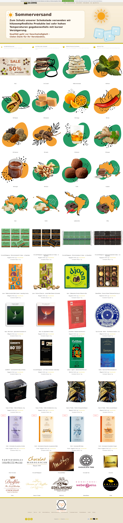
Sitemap (93, 512)
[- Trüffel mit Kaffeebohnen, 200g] (46, 394)
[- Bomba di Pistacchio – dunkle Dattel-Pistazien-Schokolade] (46, 280)
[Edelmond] (61, 486)
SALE (91, 2)
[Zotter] (110, 486)
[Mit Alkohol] (77, 137)
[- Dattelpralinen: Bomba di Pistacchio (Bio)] (77, 280)
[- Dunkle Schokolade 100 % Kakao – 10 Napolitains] (46, 242)
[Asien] (15, 205)
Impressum (30, 512)
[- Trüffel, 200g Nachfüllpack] (107, 394)
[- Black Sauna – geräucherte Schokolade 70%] (15, 318)
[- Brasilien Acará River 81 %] (77, 318)
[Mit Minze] (107, 68)
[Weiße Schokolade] (77, 68)
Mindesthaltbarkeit (82, 512)
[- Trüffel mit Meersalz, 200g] (15, 394)
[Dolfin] (12, 486)
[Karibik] (46, 205)
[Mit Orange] (77, 102)
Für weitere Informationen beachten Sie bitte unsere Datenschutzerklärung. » (88, 1)
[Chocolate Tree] (86, 463)
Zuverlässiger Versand (74, 512)
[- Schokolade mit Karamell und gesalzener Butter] (46, 432)
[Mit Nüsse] (46, 171)
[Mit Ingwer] (107, 137)
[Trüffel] (77, 171)
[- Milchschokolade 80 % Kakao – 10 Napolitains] (15, 242)
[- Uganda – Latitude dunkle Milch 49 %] (77, 356)
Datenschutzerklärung (55, 512)
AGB (39, 512)
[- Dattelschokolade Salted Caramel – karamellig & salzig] (15, 280)
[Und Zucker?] (46, 68)
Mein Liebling (86, 2)
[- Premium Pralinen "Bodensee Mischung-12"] (107, 280)
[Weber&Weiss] (86, 486)
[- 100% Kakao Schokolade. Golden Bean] (46, 356)
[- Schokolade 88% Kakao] (77, 432)
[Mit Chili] (107, 102)
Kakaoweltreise (71, 2)
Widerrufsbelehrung (46, 512)
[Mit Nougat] (15, 171)
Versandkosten (20, 257)
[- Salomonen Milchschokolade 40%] (107, 356)
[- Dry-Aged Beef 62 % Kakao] (46, 318)
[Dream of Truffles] (37, 486)
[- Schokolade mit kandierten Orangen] (107, 432)
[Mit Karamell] (46, 102)
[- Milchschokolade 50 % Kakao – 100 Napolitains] (77, 242)
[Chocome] (110, 463)
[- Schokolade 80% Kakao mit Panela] (15, 356)
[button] (96, 3)
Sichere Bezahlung (64, 512)
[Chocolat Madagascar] (37, 463)
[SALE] (15, 68)
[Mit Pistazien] (15, 102)
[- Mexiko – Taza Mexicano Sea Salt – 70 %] (107, 318)
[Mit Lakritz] (46, 137)
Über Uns (35, 512)
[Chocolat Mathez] (61, 463)
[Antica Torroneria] (12, 463)
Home (65, 2)
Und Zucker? (79, 2)
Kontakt (89, 512)
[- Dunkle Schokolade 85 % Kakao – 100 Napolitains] (107, 242)
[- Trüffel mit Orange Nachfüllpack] (77, 394)
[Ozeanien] (107, 171)
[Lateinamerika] (77, 205)
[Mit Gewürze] (15, 137)
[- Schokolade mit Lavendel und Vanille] (15, 432)
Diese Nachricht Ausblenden (68, 1)
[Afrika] (107, 205)
